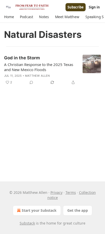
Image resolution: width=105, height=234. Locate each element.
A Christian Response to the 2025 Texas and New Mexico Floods (38, 67)
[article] (52, 70)
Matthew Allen (37, 75)
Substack (27, 223)
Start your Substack (39, 210)
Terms (70, 192)
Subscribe (76, 7)
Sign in (94, 7)
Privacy (56, 192)
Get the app (77, 210)
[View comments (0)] (31, 82)
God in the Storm (22, 57)
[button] (9, 17)
